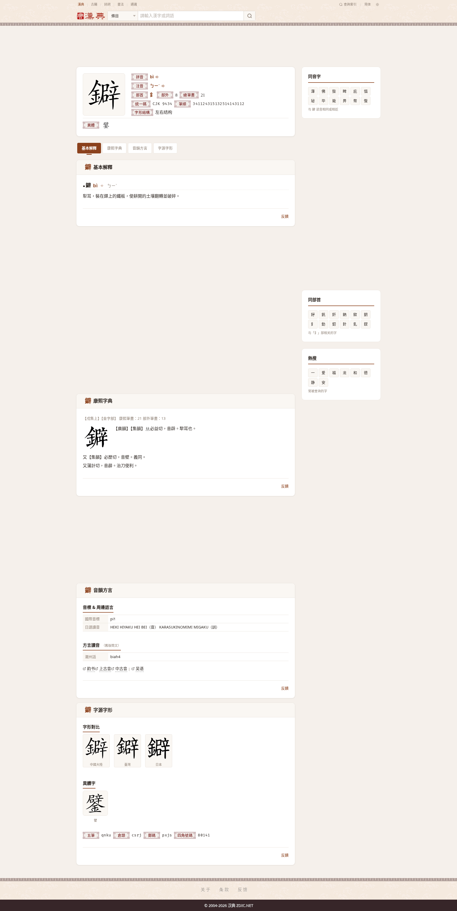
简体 (367, 4)
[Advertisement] (228, 42)
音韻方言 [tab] (139, 148)
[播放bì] (157, 77)
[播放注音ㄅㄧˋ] (163, 86)
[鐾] (106, 125)
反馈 (243, 889)
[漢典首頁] (90, 16)
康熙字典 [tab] (114, 148)
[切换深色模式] (377, 4)
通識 (134, 4)
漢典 (81, 4)
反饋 (285, 216)
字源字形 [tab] (165, 148)
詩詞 (107, 4)
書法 (120, 4)
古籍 (94, 4)
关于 (206, 889)
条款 (224, 889)
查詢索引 (350, 4)
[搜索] (249, 16)
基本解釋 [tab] (89, 148)
